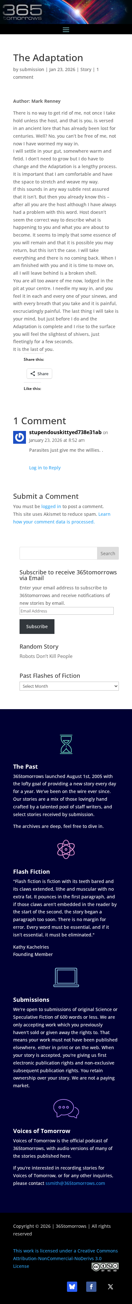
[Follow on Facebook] (91, 1287)
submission (32, 69)
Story (85, 69)
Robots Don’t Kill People (46, 656)
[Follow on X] (110, 1287)
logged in (51, 506)
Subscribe (37, 626)
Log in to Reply (45, 468)
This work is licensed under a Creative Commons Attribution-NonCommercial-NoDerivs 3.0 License (65, 1258)
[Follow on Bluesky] (72, 1287)
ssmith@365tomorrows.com (75, 1183)
